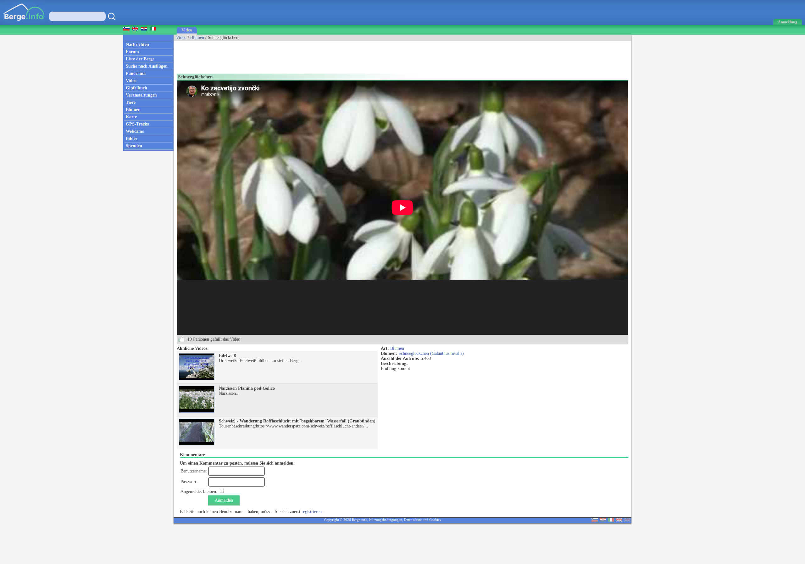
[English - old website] (627, 520)
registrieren (312, 511)
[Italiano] (611, 520)
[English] (619, 520)
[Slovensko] (594, 520)
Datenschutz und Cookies (422, 520)
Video (186, 30)
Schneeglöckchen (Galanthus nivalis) (431, 353)
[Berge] (24, 23)
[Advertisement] (288, 55)
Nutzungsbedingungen (385, 520)
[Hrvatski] (603, 520)
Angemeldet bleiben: (198, 491)
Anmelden (224, 500)
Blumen (197, 37)
